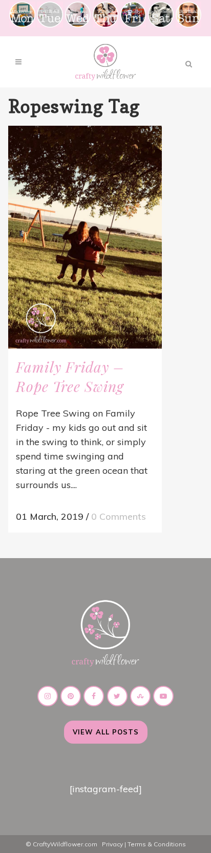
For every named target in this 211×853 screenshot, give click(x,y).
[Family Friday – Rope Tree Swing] (85, 237)
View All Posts (106, 732)
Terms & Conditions (157, 844)
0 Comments (118, 516)
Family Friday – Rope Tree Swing (70, 376)
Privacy (112, 844)
